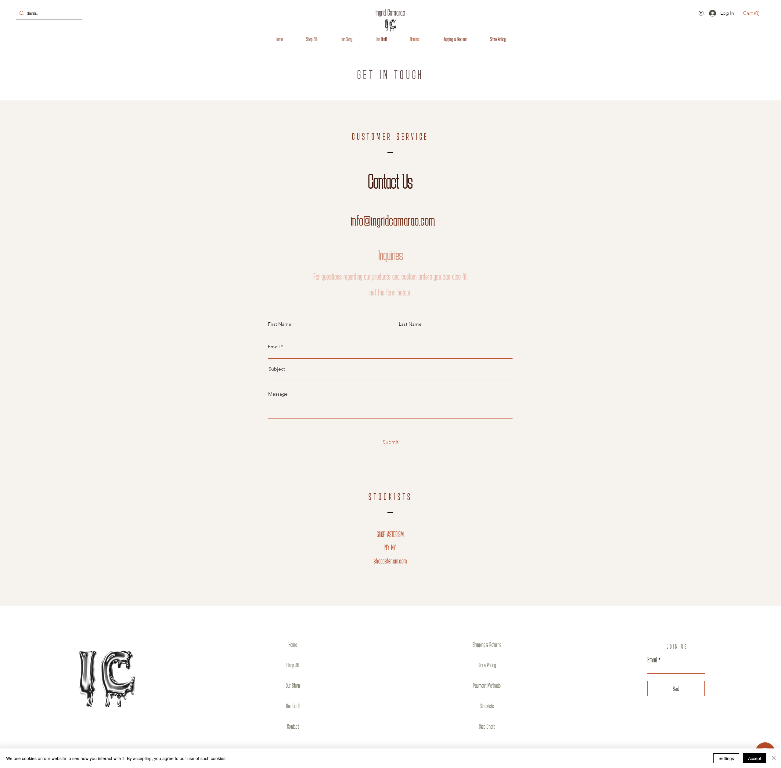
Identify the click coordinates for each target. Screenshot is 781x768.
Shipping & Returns (487, 644)
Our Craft (293, 705)
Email (274, 346)
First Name (279, 324)
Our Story (293, 685)
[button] (751, 13)
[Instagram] (701, 13)
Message (278, 394)
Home (293, 644)
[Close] (773, 758)
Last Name (410, 324)
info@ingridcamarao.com (393, 220)
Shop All (292, 664)
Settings (726, 758)
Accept (754, 758)
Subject (276, 369)
